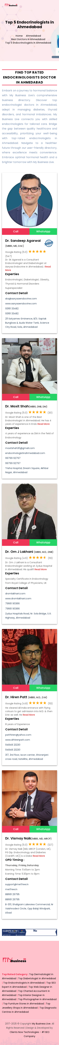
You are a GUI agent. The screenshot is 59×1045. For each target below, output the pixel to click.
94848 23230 (12, 744)
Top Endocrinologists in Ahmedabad (23, 982)
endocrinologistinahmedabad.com (25, 453)
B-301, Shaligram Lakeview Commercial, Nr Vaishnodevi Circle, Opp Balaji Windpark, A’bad (29, 908)
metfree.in (11, 889)
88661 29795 (12, 894)
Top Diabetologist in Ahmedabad (37, 978)
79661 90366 (12, 603)
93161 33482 (12, 308)
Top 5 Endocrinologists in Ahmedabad (28, 42)
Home (19, 35)
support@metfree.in (17, 884)
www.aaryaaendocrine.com (21, 303)
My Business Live (41, 1023)
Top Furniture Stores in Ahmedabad (23, 1003)
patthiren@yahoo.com (18, 734)
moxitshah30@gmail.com (20, 448)
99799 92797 (12, 458)
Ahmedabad (33, 35)
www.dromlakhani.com (18, 598)
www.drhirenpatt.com (17, 739)
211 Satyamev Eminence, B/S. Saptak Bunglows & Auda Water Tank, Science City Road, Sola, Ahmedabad (27, 323)
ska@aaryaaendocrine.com (21, 298)
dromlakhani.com (15, 593)
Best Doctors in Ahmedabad (28, 39)
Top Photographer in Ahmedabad (37, 999)
